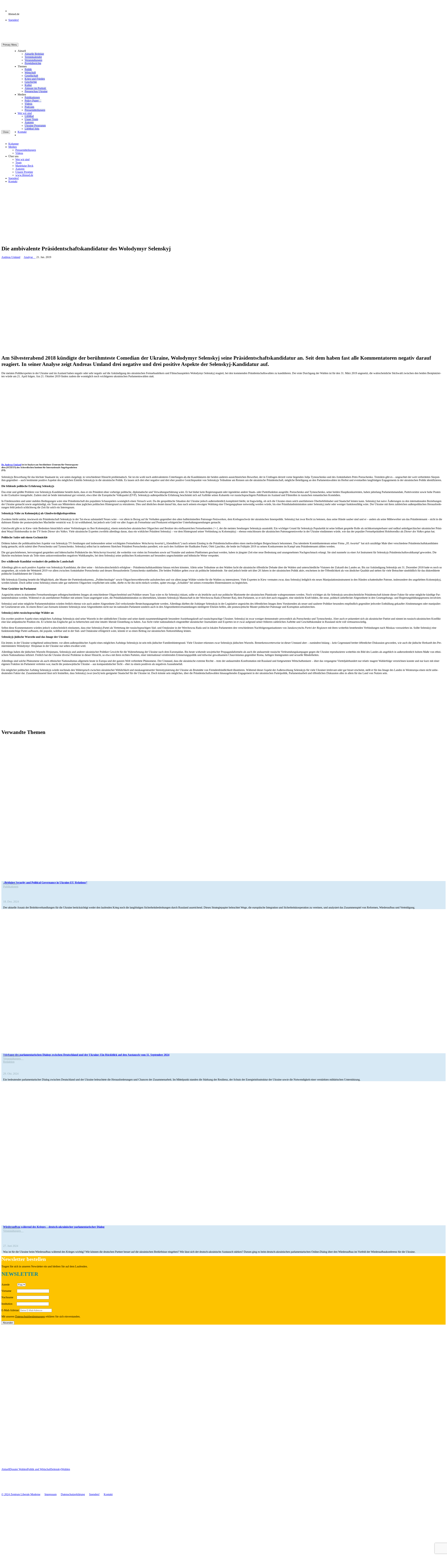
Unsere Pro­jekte (24, 171)
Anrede (9, 1284)
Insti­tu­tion (8, 1303)
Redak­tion (8, 1061)
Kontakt (22, 131)
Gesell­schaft (31, 75)
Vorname (8, 1290)
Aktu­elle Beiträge (34, 53)
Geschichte (31, 81)
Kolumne (13, 143)
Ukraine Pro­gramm (35, 125)
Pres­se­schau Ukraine (36, 91)
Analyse (30, 257)
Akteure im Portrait (35, 88)
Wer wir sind (25, 113)
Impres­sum (51, 1494)
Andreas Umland (10, 257)
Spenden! (13, 19)
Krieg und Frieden (35, 78)
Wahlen (66, 1469)
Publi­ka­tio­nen (32, 97)
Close (6, 132)
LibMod (29, 116)
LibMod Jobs (32, 128)
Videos (28, 103)
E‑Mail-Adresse (10, 1310)
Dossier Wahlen (18, 1469)
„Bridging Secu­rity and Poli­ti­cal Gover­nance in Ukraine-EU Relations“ (45, 882)
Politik (28, 69)
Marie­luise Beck (24, 165)
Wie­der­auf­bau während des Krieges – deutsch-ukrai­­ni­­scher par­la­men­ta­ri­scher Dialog (53, 1226)
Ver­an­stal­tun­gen (33, 60)
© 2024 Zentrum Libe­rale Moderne (20, 1494)
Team (18, 162)
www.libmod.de (24, 175)
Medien (12, 146)
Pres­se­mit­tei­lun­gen (35, 110)
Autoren (29, 122)
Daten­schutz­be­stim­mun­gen (30, 1316)
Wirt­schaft (30, 72)
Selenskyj (56, 1469)
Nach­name (8, 1297)
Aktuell (5, 1469)
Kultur (28, 85)
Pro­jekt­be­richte (33, 63)
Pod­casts (29, 106)
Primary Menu (10, 44)
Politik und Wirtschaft (39, 1469)
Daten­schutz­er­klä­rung (73, 1494)
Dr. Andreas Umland (11, 464)
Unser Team (31, 119)
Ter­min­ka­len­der (33, 56)
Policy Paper (33, 100)
